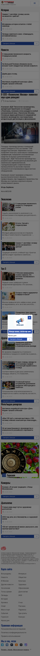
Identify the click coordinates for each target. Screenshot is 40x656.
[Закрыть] (29, 318)
